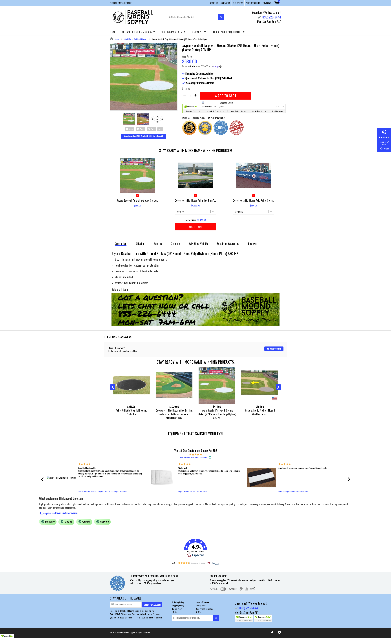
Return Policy (177, 608)
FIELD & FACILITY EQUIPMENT (227, 32)
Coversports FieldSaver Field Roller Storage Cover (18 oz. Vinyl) (253, 200)
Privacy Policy (201, 605)
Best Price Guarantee (204, 608)
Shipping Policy (178, 605)
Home (117, 39)
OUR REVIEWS (238, 3)
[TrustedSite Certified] (244, 618)
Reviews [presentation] (252, 243)
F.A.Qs (174, 612)
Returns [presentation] (158, 243)
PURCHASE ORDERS (253, 3)
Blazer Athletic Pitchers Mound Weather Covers (260, 412)
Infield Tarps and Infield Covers (136, 39)
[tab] (120, 243)
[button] (43, 479)
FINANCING (267, 3)
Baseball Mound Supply (126, 632)
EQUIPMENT (197, 32)
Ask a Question (275, 348)
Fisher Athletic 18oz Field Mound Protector (131, 412)
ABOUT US (214, 3)
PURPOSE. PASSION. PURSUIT (121, 3)
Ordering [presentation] (175, 243)
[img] (195, 454)
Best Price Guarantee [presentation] (228, 243)
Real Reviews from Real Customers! (193, 457)
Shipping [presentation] (140, 243)
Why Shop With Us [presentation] (198, 243)
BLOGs (198, 612)
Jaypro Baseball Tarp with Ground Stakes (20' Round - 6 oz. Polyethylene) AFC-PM (217, 413)
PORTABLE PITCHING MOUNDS (136, 32)
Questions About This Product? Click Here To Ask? (143, 136)
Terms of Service (202, 602)
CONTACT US (225, 3)
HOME (113, 32)
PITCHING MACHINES (172, 32)
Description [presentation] (120, 244)
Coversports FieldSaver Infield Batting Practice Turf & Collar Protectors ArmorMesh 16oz (174, 413)
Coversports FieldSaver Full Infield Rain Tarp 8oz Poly (195, 200)
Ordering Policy (178, 602)
